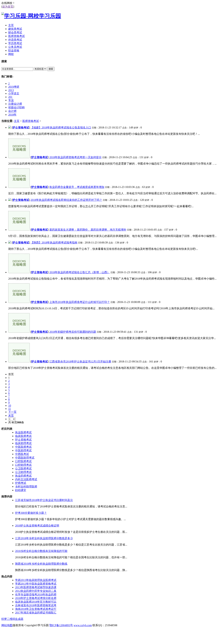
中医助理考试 (23, 450)
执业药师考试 (23, 475)
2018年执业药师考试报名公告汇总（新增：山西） (79, 272)
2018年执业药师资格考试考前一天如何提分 (75, 157)
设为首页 (7, 6)
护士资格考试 (21, 127)
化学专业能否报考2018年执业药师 (35, 594)
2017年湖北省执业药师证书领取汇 (35, 612)
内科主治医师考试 (26, 479)
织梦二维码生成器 (12, 618)
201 (10, 96)
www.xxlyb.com (83, 625)
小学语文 (13, 93)
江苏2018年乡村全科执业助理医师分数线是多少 (44, 538)
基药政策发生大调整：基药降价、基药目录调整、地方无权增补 (87, 229)
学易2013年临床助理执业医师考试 (35, 580)
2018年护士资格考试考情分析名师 (35, 598)
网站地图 (6, 625)
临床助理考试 (23, 443)
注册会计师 (15, 103)
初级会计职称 (16, 107)
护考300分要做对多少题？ (31, 512)
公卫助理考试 (23, 472)
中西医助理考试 (24, 457)
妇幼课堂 (20, 490)
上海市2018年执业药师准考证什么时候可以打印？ (79, 302)
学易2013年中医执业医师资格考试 (35, 583)
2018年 (12, 114)
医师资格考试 (30, 121)
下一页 (12, 411)
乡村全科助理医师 (26, 486)
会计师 (12, 111)
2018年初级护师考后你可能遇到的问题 (72, 331)
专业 (11, 100)
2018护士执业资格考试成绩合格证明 (37, 525)
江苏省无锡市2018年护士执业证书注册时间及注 (44, 500)
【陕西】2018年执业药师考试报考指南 (54, 242)
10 (9, 405)
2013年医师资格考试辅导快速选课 (35, 587)
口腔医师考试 (23, 461)
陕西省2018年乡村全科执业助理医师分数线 (41, 563)
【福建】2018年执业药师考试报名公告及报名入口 (61, 127)
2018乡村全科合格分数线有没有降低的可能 (41, 551)
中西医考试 (22, 454)
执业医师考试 (23, 432)
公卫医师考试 (23, 468)
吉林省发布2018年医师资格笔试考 (35, 605)
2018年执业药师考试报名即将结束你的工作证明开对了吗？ (66, 199)
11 (9, 408)
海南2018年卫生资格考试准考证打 (35, 608)
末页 (11, 415)
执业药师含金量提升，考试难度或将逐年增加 (76, 187)
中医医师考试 (23, 446)
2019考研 (13, 86)
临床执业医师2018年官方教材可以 (35, 601)
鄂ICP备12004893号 (61, 625)
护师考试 (20, 482)
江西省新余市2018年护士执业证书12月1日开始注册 (80, 361)
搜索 (51, 69)
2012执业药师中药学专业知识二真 (35, 590)
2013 (11, 90)
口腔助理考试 (23, 464)
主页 (16, 121)
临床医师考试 (23, 436)
